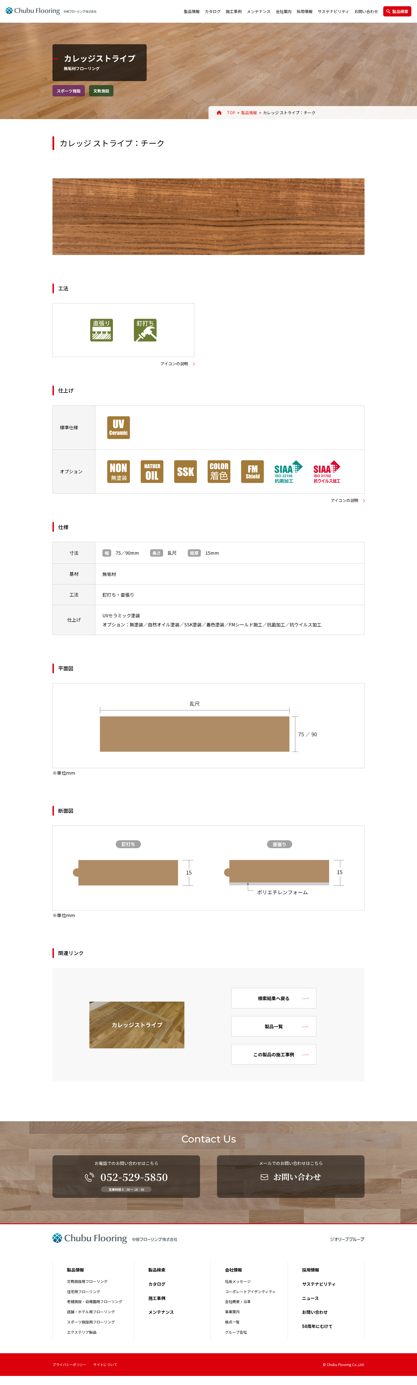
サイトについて (105, 1364)
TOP (231, 112)
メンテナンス (259, 11)
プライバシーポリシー (69, 1364)
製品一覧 (274, 1026)
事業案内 (232, 1311)
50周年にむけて (317, 1326)
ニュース (310, 1298)
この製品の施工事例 (273, 1054)
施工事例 (234, 11)
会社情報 (233, 1270)
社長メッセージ (238, 1281)
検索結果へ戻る (274, 998)
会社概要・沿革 (238, 1301)
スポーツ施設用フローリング (91, 1322)
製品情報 (192, 11)
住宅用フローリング (83, 1291)
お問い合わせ (366, 11)
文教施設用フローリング (87, 1281)
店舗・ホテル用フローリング (91, 1311)
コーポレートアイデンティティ (250, 1291)
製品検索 (400, 11)
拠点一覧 (232, 1322)
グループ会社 (236, 1332)
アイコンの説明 (174, 364)
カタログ (213, 11)
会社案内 (284, 11)
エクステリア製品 (81, 1332)
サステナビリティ (333, 11)
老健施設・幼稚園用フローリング (94, 1301)
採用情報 (305, 11)
